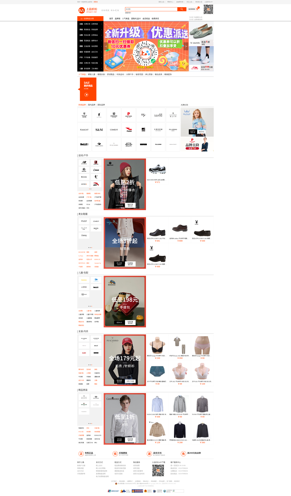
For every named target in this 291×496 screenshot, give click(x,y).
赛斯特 (89, 380)
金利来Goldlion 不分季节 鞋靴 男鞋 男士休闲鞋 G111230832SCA (179, 238)
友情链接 (138, 481)
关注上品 (189, 2)
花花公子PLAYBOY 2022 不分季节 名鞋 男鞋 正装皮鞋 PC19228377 (157, 238)
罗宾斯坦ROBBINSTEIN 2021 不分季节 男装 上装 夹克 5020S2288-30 (179, 440)
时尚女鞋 (87, 35)
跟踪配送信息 (119, 471)
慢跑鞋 (89, 193)
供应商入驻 (198, 2)
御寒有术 (94, 41)
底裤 (88, 384)
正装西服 (81, 435)
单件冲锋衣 (82, 208)
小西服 (89, 373)
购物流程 (80, 468)
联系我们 (177, 481)
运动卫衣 (94, 52)
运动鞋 (81, 311)
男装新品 (87, 29)
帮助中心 (170, 2)
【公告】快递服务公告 (195, 17)
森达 (88, 263)
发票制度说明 (100, 474)
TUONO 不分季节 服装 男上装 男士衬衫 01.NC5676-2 (202, 414)
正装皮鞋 (87, 46)
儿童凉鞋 (81, 314)
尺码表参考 (81, 474)
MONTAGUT (82, 263)
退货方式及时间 (138, 474)
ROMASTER (98, 435)
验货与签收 (119, 474)
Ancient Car (97, 263)
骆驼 (88, 252)
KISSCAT (97, 259)
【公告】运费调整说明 (195, 19)
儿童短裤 (97, 311)
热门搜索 (169, 481)
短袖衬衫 (81, 428)
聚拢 (95, 384)
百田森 (96, 267)
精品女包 (81, 322)
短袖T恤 (81, 373)
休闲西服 (97, 432)
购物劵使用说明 (101, 471)
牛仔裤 (81, 377)
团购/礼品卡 (136, 19)
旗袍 (95, 369)
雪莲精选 (87, 41)
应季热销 (94, 24)
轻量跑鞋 (87, 52)
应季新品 (94, 35)
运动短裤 (89, 201)
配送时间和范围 (120, 468)
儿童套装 (89, 318)
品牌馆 (117, 19)
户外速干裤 (97, 197)
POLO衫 (81, 432)
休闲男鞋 (94, 46)
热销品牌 (94, 29)
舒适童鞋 (87, 68)
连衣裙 (81, 318)
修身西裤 (89, 439)
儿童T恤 (89, 311)
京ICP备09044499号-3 (143, 483)
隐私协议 (146, 481)
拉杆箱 (96, 322)
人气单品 (125, 19)
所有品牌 (161, 481)
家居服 (81, 384)
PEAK (88, 204)
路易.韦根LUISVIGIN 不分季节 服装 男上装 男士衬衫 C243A (179, 414)
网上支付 (99, 465)
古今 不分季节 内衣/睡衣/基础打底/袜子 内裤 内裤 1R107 (157, 381)
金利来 (89, 435)
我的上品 (161, 2)
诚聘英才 (130, 481)
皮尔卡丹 (81, 380)
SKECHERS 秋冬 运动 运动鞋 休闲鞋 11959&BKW (157, 180)
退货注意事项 (138, 471)
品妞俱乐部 (179, 2)
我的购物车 (191, 9)
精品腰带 (97, 318)
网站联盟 (154, 481)
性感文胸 (94, 63)
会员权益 (146, 19)
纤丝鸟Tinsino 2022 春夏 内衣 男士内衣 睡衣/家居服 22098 (179, 356)
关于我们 (114, 481)
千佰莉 (81, 267)
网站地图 (122, 481)
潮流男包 (89, 322)
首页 (111, 19)
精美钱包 (81, 325)
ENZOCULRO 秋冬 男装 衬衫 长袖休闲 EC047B (157, 414)
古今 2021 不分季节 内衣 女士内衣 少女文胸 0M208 (179, 381)
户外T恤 (89, 197)
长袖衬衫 (97, 373)
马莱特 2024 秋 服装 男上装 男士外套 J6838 (202, 440)
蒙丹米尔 (81, 369)
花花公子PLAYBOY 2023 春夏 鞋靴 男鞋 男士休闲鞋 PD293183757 (202, 238)
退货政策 (136, 465)
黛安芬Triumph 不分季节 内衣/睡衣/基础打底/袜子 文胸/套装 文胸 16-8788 (157, 356)
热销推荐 (94, 57)
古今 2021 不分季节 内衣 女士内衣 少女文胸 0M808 (202, 381)
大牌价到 (87, 24)
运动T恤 (81, 193)
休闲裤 (81, 201)
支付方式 (80, 471)
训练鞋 (81, 204)
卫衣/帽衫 (94, 68)
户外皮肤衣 (97, 204)
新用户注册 (81, 465)
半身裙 (89, 377)
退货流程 (136, 468)
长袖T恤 (96, 428)
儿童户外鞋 (90, 314)
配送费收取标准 (120, 465)
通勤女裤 (97, 377)
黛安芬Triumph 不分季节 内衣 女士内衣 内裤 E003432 (202, 356)
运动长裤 (81, 197)
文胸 (95, 380)
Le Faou (81, 256)
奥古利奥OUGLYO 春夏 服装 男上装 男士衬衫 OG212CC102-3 (157, 440)
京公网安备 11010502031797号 (127, 483)
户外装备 (87, 57)
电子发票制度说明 (102, 476)
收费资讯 (155, 19)
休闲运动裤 (97, 314)
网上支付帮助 (100, 468)
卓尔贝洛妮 (90, 256)
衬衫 (88, 428)
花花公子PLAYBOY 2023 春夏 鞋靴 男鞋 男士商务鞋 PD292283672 (157, 264)
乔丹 (88, 208)
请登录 (96, 2)
